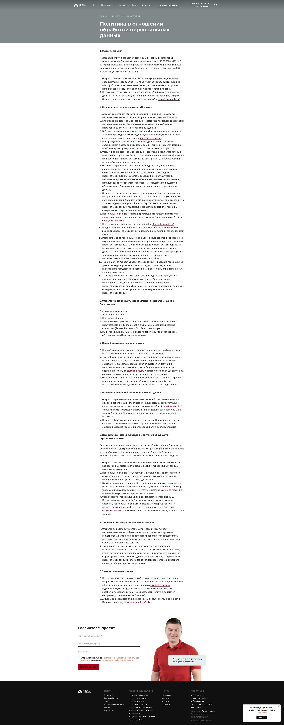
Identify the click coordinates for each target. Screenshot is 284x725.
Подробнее (262, 713)
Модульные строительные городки (143, 717)
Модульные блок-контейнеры (141, 711)
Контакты (146, 5)
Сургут (165, 698)
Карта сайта (109, 711)
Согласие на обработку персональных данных (199, 716)
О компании (109, 695)
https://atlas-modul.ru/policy (137, 602)
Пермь (164, 701)
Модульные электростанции (140, 707)
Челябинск (166, 695)
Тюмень (165, 705)
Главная (103, 16)
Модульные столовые (137, 698)
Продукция (106, 5)
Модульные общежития (138, 695)
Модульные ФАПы (136, 720)
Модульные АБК (135, 714)
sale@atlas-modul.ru (202, 7)
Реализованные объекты (127, 5)
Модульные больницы (138, 704)
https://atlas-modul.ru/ (169, 99)
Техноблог (108, 701)
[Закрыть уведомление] (279, 706)
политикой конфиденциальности (118, 660)
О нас (95, 5)
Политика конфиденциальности (202, 714)
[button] (169, 5)
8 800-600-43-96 (200, 4)
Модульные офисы (136, 701)
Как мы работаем (111, 698)
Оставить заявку (88, 667)
